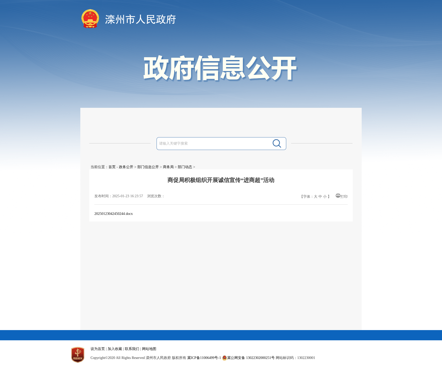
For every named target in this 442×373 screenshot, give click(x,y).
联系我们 (132, 349)
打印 (344, 197)
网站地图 (149, 349)
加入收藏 (115, 349)
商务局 (168, 167)
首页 (112, 167)
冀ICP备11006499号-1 (204, 358)
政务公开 (126, 167)
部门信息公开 (148, 167)
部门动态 (185, 167)
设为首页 (98, 349)
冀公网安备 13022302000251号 (251, 358)
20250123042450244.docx (113, 214)
